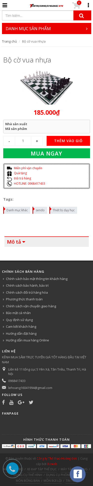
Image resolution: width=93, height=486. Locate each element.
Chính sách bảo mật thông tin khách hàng (36, 278)
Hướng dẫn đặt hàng (21, 333)
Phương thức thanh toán (24, 299)
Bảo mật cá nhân (18, 313)
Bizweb (52, 464)
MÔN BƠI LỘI (53, 481)
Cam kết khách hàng (21, 326)
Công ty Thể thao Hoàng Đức (57, 458)
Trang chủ (9, 41)
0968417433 (17, 380)
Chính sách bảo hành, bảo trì (27, 285)
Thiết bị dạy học (64, 210)
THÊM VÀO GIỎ (68, 140)
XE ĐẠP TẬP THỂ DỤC (42, 469)
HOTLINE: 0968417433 (29, 183)
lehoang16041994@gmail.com (30, 387)
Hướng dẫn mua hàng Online (27, 340)
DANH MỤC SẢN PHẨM (28, 28)
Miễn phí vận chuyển (27, 168)
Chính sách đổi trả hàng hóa (27, 292)
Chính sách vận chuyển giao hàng (31, 306)
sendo (40, 210)
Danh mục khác (17, 210)
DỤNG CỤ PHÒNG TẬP (62, 475)
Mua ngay (46, 153)
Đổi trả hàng (22, 178)
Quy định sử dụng (19, 320)
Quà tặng (20, 173)
